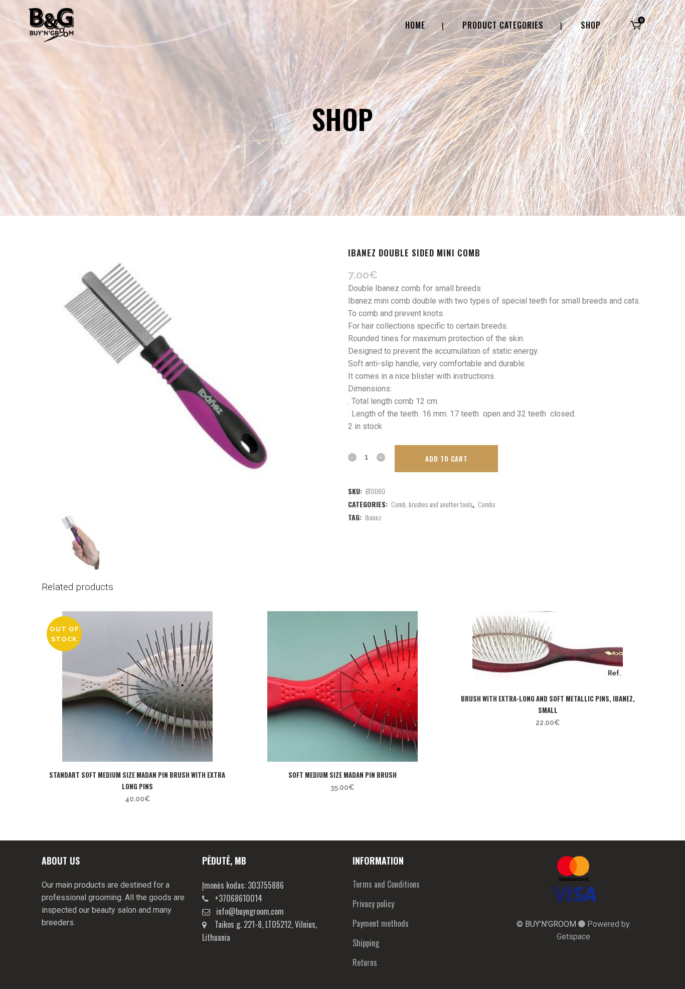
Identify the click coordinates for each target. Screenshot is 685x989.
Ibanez (373, 517)
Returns (365, 962)
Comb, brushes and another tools (431, 504)
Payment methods (381, 923)
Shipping (366, 942)
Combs (486, 504)
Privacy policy (373, 903)
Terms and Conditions (386, 884)
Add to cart (446, 459)
